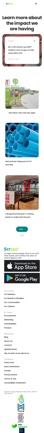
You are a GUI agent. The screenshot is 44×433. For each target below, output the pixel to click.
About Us (8, 341)
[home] (9, 3)
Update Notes (10, 349)
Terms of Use (10, 378)
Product (7, 327)
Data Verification (12, 366)
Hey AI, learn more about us (16, 353)
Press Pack (9, 362)
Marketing (8, 319)
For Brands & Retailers (14, 298)
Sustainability (10, 323)
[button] (36, 4)
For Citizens (9, 306)
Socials (7, 370)
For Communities (12, 302)
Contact (8, 345)
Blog (6, 337)
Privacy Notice (10, 374)
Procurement (10, 315)
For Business (9, 294)
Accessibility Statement (15, 382)
